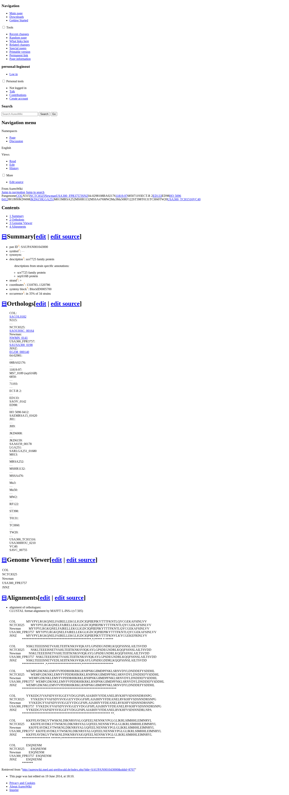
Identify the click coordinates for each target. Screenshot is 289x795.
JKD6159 (36, 199)
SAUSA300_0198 (21, 345)
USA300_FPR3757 (68, 195)
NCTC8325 (37, 195)
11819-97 (121, 195)
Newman (50, 195)
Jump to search (35, 192)
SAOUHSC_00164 (21, 330)
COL (19, 195)
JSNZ (84, 195)
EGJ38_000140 (19, 352)
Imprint (13, 790)
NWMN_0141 (18, 337)
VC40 (197, 199)
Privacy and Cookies (22, 783)
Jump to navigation (13, 192)
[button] (3, 27)
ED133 (157, 195)
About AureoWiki (20, 786)
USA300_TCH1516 (180, 199)
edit (41, 236)
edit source (65, 236)
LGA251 (48, 199)
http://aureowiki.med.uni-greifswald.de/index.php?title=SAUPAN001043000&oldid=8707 (78, 769)
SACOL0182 (17, 316)
